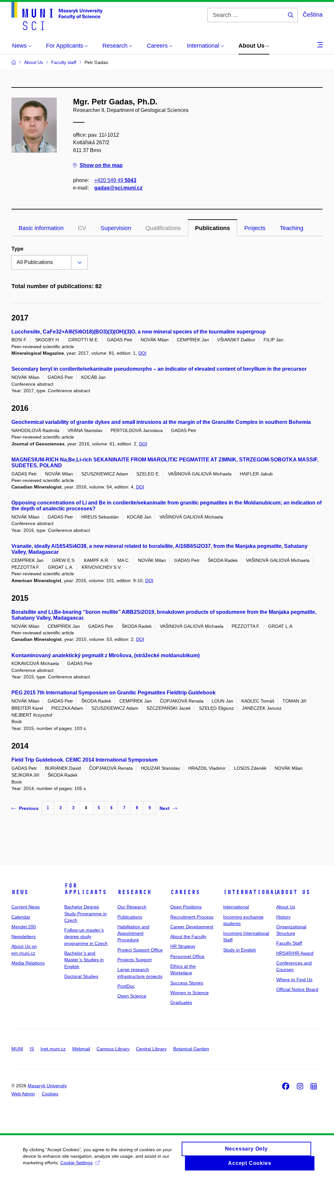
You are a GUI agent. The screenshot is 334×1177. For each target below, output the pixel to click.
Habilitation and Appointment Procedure (133, 933)
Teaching (291, 228)
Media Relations (28, 963)
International (250, 892)
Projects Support (134, 959)
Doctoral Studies (81, 976)
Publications (212, 228)
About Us (293, 892)
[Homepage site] (56, 16)
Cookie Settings (76, 1162)
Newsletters (23, 936)
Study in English (239, 949)
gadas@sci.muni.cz (118, 188)
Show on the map (101, 165)
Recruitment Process (191, 917)
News (19, 892)
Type (17, 249)
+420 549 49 (115, 180)
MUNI (17, 1048)
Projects (255, 228)
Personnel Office (187, 956)
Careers (185, 892)
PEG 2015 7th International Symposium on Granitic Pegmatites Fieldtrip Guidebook (113, 692)
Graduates (181, 1002)
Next (164, 808)
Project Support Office (140, 949)
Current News (25, 906)
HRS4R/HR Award (294, 953)
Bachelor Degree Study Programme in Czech (85, 913)
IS (32, 1048)
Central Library (151, 1048)
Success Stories (186, 982)
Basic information (41, 228)
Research (134, 892)
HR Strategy (182, 946)
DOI (142, 353)
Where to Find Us (294, 979)
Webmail (81, 1048)
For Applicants (85, 889)
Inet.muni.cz (53, 1048)
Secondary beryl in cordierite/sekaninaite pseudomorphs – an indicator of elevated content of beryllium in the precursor (159, 369)
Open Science (131, 996)
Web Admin (23, 1093)
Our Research (131, 906)
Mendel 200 (23, 926)
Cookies (50, 1093)
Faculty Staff (289, 943)
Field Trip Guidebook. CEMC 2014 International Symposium (84, 760)
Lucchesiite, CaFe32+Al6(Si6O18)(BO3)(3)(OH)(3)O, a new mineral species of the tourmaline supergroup (138, 331)
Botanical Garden (191, 1048)
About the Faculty (188, 936)
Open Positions (186, 906)
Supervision (115, 228)
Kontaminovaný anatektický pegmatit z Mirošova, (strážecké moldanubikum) (105, 655)
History (283, 917)
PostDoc (126, 986)
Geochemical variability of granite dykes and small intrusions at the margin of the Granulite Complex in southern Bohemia (161, 422)
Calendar (20, 917)
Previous (28, 808)
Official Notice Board (297, 989)
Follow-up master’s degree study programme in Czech (86, 936)
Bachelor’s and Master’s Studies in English (84, 960)
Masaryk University (47, 1085)
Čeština (313, 14)
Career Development (191, 926)
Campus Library (113, 1048)
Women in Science (189, 992)
